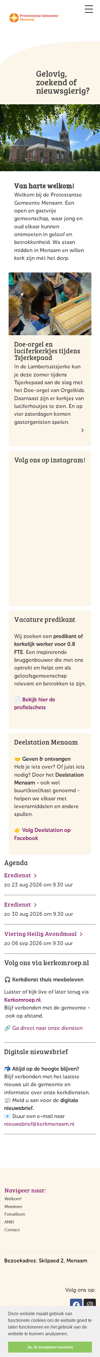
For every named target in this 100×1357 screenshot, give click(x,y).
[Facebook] (76, 1305)
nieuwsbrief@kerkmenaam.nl (39, 1124)
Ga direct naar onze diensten (47, 1028)
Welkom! (13, 1199)
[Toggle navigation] (89, 9)
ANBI (9, 1222)
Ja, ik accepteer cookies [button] (50, 1347)
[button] (70, 1334)
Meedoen (13, 1207)
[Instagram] (90, 1305)
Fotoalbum (14, 1214)
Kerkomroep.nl (22, 1000)
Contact (12, 1230)
